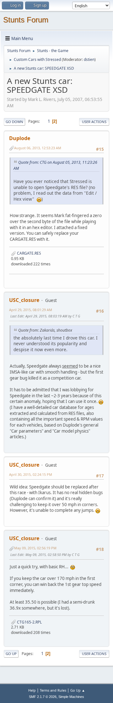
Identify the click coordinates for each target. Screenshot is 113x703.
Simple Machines (71, 697)
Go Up (11, 653)
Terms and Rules (53, 690)
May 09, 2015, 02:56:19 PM (35, 548)
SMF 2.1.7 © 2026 (42, 697)
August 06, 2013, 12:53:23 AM (37, 147)
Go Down (14, 121)
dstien (89, 59)
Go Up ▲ (77, 690)
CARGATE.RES (28, 253)
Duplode (19, 138)
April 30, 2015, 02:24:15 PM (30, 474)
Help (32, 690)
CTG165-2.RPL (29, 622)
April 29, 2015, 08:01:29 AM (30, 309)
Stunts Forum (25, 19)
